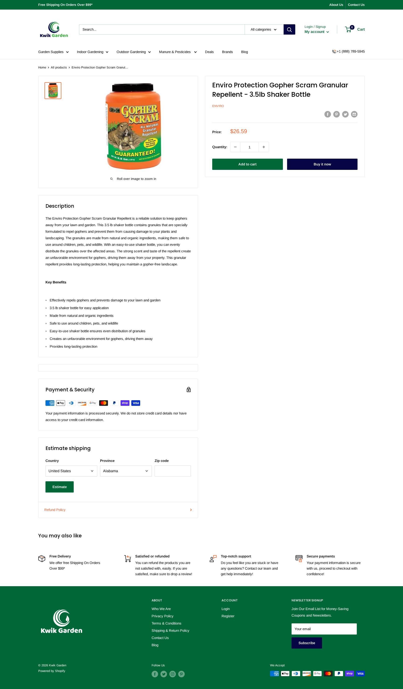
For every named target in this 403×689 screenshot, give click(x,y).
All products (59, 67)
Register (228, 616)
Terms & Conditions (166, 623)
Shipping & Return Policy (170, 630)
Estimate (59, 487)
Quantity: (219, 147)
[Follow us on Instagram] (172, 674)
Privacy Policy (163, 616)
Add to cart (247, 164)
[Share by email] (354, 114)
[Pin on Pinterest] (336, 114)
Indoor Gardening (90, 52)
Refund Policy (55, 510)
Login (226, 609)
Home (42, 67)
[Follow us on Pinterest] (181, 674)
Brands (227, 52)
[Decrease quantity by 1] (235, 147)
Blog (244, 52)
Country (52, 461)
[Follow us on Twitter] (163, 674)
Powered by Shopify (51, 671)
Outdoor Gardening (131, 52)
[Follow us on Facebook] (155, 674)
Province (107, 461)
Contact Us (356, 5)
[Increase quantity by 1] (264, 147)
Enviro (218, 106)
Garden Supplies (51, 52)
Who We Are (161, 609)
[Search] (289, 29)
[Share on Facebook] (327, 114)
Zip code (162, 461)
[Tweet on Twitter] (345, 114)
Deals (209, 52)
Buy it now (322, 164)
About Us (336, 5)
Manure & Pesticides (175, 52)
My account (315, 32)
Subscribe (307, 643)
